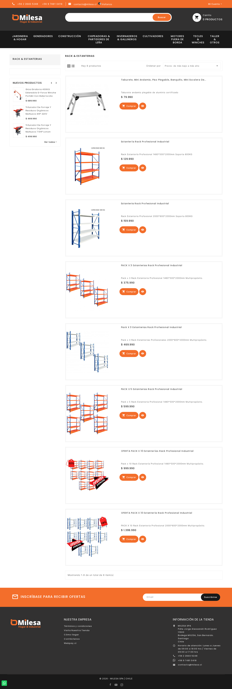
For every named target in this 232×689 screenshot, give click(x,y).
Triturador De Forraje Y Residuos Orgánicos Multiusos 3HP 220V (38, 110)
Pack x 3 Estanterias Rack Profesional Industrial (151, 327)
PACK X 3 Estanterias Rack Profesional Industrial (151, 265)
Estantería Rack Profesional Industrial (145, 141)
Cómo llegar (71, 634)
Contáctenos (72, 638)
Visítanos (105, 4)
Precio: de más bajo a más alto (192, 66)
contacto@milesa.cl (85, 4)
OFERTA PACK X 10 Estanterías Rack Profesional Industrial (157, 451)
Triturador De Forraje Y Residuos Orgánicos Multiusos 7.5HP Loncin (38, 128)
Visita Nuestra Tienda (76, 630)
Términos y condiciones (78, 626)
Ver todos (50, 142)
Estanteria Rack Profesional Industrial (145, 203)
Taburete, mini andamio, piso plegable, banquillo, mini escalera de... (163, 79)
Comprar (129, 105)
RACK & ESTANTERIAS (27, 59)
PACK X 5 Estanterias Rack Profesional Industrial (151, 389)
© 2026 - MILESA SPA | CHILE (116, 678)
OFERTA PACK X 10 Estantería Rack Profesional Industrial (156, 512)
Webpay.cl (70, 643)
